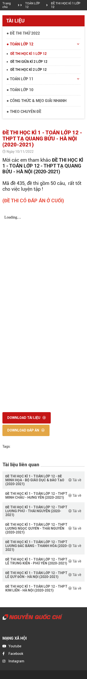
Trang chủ (6, 5)
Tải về (76, 480)
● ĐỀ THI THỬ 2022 (23, 33)
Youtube (14, 646)
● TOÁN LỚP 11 (20, 79)
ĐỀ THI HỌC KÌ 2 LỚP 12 (28, 70)
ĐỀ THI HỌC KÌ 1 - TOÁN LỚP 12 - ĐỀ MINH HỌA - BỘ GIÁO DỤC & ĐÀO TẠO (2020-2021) (34, 480)
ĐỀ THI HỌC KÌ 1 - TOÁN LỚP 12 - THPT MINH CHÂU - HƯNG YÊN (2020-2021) (36, 495)
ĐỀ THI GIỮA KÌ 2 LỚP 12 (28, 62)
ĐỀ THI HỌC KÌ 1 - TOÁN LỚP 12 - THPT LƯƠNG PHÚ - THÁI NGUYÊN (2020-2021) (36, 511)
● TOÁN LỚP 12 (20, 44)
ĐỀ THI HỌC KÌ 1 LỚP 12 (65, 5)
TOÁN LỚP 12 (32, 5)
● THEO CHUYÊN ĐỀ (24, 111)
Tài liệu (15, 21)
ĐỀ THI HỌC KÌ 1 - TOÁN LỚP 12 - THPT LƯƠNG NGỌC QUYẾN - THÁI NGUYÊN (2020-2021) (36, 528)
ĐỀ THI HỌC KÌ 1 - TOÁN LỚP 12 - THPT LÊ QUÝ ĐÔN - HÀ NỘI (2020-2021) (36, 575)
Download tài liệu (24, 418)
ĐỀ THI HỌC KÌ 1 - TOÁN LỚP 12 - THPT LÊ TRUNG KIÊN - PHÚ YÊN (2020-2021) (36, 561)
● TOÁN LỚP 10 (20, 90)
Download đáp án (23, 430)
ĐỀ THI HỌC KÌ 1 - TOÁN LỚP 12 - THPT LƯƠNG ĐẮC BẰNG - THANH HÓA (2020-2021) (36, 546)
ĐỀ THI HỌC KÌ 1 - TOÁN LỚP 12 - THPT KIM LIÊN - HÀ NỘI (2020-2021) (36, 588)
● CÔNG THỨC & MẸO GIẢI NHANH (36, 100)
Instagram (16, 661)
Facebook (15, 654)
